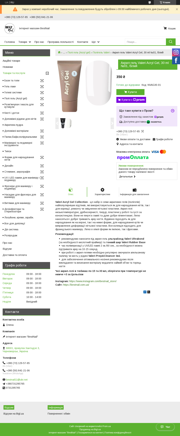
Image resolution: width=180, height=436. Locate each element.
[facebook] (144, 292)
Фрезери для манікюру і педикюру (18, 187)
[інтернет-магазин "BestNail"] (9, 28)
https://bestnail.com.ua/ (76, 284)
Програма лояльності (61, 41)
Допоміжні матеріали (16, 130)
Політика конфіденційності (118, 432)
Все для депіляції (14, 223)
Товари (22, 41)
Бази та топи (11, 80)
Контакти (82, 41)
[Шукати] (171, 41)
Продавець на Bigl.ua (90, 429)
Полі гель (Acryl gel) (79, 52)
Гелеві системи (13, 92)
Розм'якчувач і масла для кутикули (19, 105)
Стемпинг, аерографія (17, 171)
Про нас (39, 41)
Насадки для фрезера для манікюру (20, 195)
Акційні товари (11, 60)
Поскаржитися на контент (90, 432)
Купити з (126, 99)
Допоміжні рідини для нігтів (20, 118)
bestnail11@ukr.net (17, 379)
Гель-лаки (10, 86)
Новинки (8, 66)
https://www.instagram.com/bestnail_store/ (93, 281)
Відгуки (7, 248)
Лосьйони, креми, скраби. (19, 217)
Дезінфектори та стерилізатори (14, 210)
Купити (132, 92)
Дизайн (8, 165)
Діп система (11, 229)
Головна (9, 41)
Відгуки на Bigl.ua (14, 413)
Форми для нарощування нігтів (19, 158)
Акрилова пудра (13, 124)
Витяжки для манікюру (17, 203)
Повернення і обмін (59, 413)
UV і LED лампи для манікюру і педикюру (22, 179)
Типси (7, 151)
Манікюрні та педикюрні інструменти (18, 144)
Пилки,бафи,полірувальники (20, 136)
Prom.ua (106, 426)
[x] (148, 292)
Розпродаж (10, 235)
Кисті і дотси (11, 112)
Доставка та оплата (15, 254)
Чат (168, 426)
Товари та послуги (14, 72)
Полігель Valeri (101, 52)
